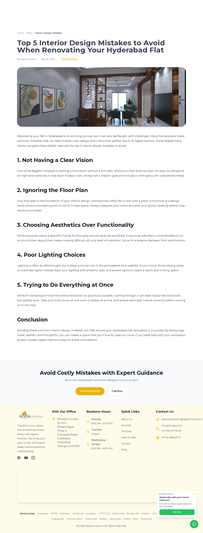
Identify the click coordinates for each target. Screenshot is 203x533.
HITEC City (104, 513)
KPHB (54, 513)
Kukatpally (43, 513)
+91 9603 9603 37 (171, 425)
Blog (29, 33)
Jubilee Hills (118, 513)
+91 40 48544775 (171, 437)
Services (126, 425)
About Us (126, 419)
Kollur (136, 519)
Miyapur (103, 519)
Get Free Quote (90, 391)
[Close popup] (193, 494)
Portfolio (126, 431)
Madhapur (65, 513)
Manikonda (91, 519)
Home (20, 33)
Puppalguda (57, 519)
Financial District (74, 519)
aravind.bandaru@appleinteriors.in (173, 419)
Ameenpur (146, 519)
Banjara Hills (133, 513)
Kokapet (145, 513)
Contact (126, 443)
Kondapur (91, 513)
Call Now (117, 391)
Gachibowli (78, 513)
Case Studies (128, 437)
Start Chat (177, 512)
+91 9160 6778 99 (171, 430)
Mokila (127, 519)
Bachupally (115, 519)
